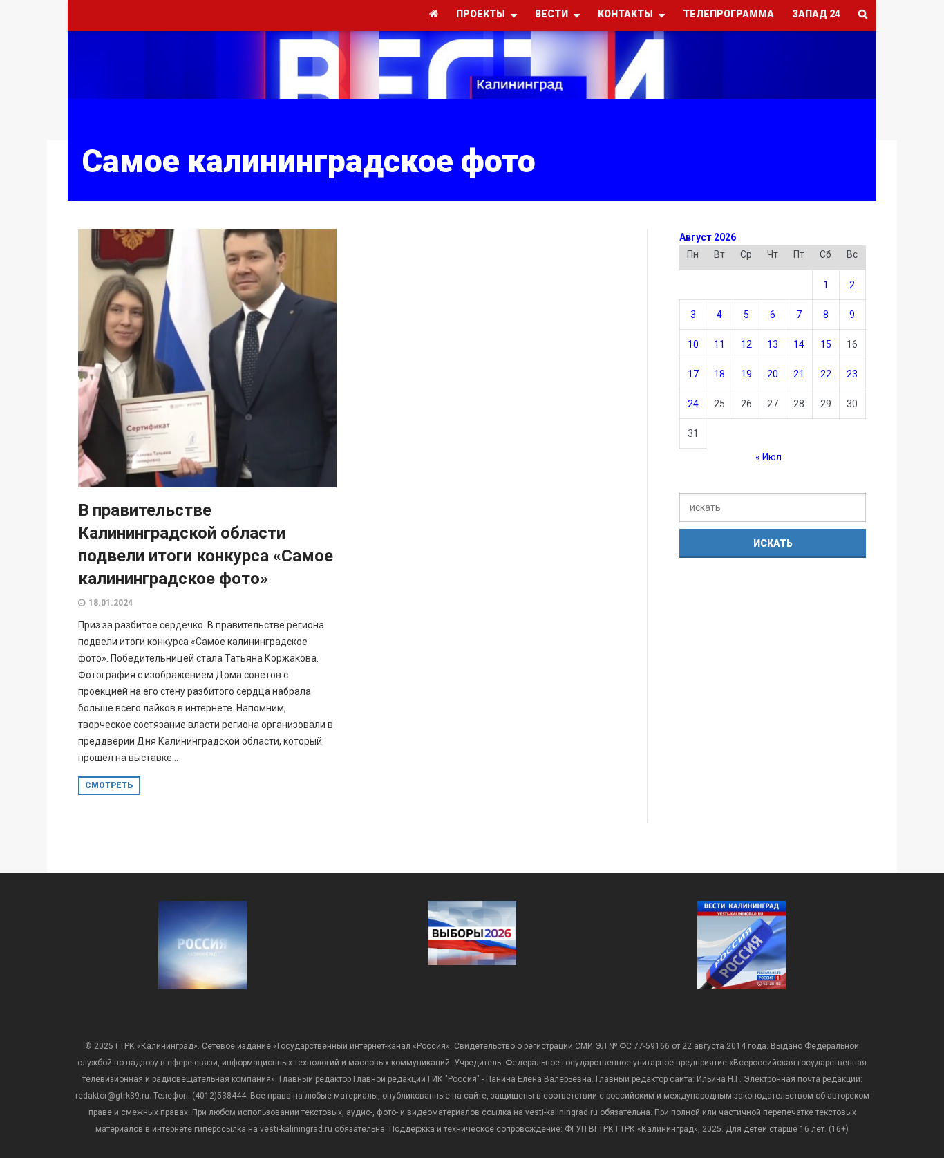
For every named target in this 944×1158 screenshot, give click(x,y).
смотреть (109, 785)
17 (693, 374)
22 (825, 374)
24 (693, 403)
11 (719, 344)
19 (746, 374)
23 (852, 374)
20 (772, 374)
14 (798, 344)
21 (798, 374)
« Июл (768, 457)
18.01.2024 (110, 603)
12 (746, 344)
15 (825, 344)
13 (772, 344)
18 (719, 374)
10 (693, 344)
